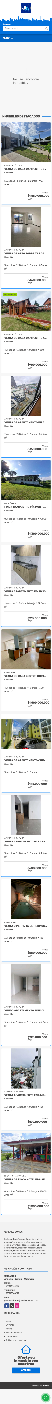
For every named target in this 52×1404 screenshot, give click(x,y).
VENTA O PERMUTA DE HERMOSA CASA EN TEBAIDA (26, 926)
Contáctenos (12, 1336)
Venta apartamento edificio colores (26, 591)
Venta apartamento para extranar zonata (26, 841)
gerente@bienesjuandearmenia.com (21, 1300)
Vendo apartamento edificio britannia (26, 1010)
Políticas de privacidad (16, 1340)
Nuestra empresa (14, 1332)
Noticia (9, 1329)
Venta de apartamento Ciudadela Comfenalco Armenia (26, 760)
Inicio (8, 1321)
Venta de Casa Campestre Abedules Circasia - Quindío (26, 338)
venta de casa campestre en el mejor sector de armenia (26, 169)
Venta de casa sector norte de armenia (26, 676)
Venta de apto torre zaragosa (26, 253)
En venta (10, 1325)
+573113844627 (11, 1286)
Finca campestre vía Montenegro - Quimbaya (26, 506)
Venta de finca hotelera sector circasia (26, 1179)
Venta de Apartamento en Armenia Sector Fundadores (26, 422)
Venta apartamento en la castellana (26, 1095)
